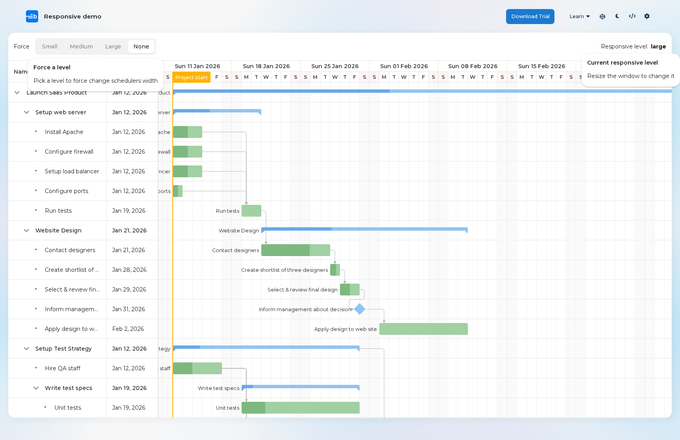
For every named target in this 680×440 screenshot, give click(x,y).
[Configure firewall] (187, 152)
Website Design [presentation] (239, 231)
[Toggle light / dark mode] (617, 16)
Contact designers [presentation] (235, 250)
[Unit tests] (301, 408)
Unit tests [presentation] (227, 408)
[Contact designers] (295, 250)
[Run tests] (251, 211)
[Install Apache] (187, 132)
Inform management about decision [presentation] (305, 309)
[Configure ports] (178, 191)
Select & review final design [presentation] (303, 290)
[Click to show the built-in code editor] (632, 16)
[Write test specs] (301, 388)
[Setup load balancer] (187, 171)
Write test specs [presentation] (218, 388)
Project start (191, 77)
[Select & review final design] (350, 289)
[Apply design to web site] (423, 329)
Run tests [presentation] (227, 211)
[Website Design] (364, 230)
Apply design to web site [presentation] (345, 329)
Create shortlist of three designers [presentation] (284, 270)
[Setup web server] (217, 112)
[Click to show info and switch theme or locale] (646, 16)
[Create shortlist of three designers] (335, 270)
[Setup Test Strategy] (266, 349)
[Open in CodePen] (602, 16)
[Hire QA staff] (197, 368)
